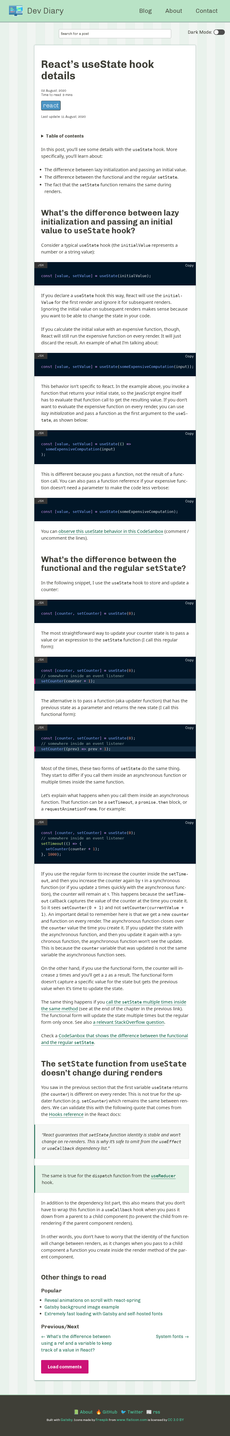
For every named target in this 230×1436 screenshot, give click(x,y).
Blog (145, 10)
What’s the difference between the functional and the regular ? (113, 563)
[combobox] (115, 33)
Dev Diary (45, 10)
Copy (189, 265)
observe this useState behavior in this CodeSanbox (110, 531)
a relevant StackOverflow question (128, 1022)
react (51, 105)
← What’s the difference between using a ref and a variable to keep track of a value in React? (76, 1343)
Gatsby (67, 1420)
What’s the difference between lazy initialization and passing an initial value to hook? (110, 221)
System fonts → (172, 1336)
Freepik (102, 1420)
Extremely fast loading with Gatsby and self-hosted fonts (103, 1313)
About (173, 10)
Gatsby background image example (81, 1307)
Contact (207, 10)
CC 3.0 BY (176, 1420)
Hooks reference (66, 1114)
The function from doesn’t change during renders (113, 1068)
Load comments (65, 1366)
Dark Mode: (200, 32)
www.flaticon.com (132, 1420)
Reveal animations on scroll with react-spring (92, 1300)
